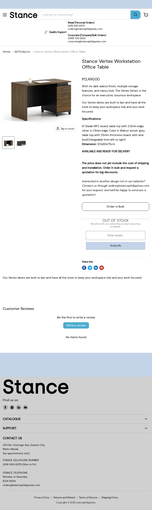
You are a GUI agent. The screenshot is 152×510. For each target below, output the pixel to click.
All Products (22, 51)
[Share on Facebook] (84, 268)
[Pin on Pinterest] (101, 268)
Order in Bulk (115, 206)
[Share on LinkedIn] (96, 268)
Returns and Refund (64, 497)
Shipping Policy (109, 497)
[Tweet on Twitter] (90, 268)
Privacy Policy (41, 497)
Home (6, 51)
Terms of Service (88, 497)
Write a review (76, 325)
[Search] (135, 15)
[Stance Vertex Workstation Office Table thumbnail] (8, 143)
